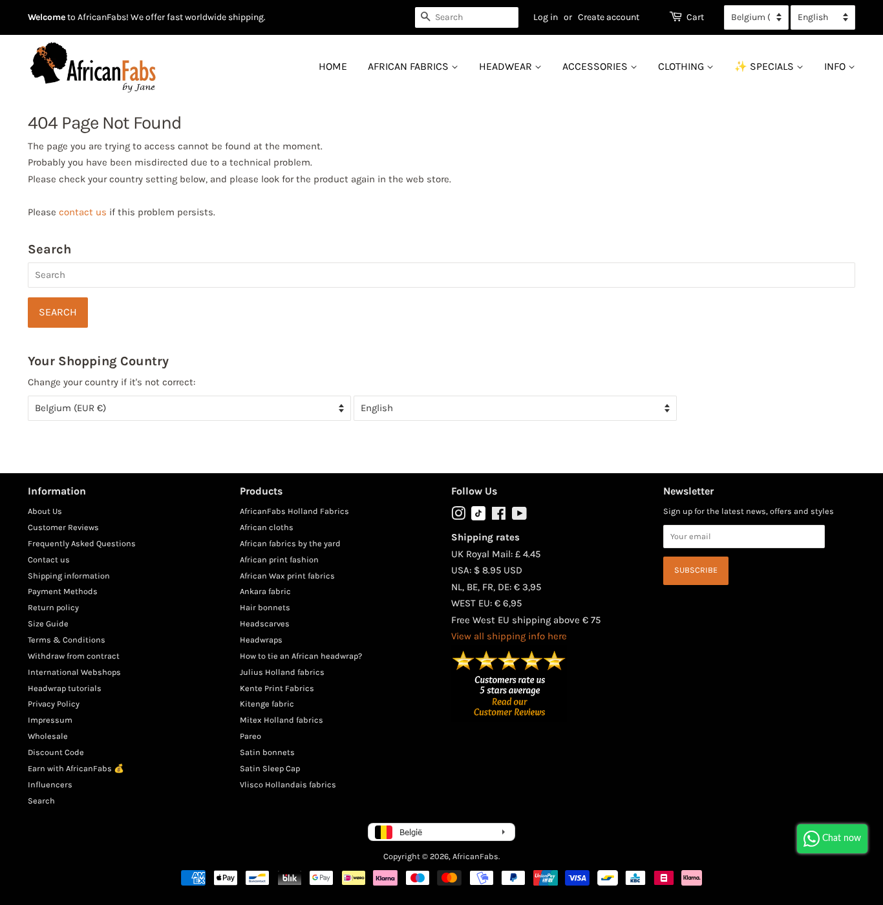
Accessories (596, 66)
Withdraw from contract (74, 656)
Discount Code (56, 752)
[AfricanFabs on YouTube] (519, 516)
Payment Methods (63, 591)
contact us (83, 212)
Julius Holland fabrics (282, 672)
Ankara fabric (265, 591)
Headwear (507, 66)
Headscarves (265, 623)
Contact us (49, 559)
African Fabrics (409, 66)
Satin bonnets (267, 752)
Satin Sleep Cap (270, 768)
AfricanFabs (475, 856)
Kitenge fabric (267, 703)
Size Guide (48, 623)
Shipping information (69, 575)
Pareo (250, 736)
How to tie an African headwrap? (301, 656)
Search (41, 800)
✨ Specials (765, 66)
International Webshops (74, 672)
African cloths (266, 527)
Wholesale (48, 736)
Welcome (46, 17)
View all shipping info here (509, 636)
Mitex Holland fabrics (281, 720)
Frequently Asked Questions (82, 543)
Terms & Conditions (66, 639)
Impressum (50, 720)
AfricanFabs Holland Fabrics (294, 511)
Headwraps (261, 639)
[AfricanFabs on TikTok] (478, 517)
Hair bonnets (265, 607)
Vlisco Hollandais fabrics (288, 784)
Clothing (682, 66)
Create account (608, 17)
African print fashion (279, 559)
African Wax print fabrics (287, 575)
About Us (45, 511)
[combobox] (466, 17)
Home (333, 66)
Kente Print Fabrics (277, 688)
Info (836, 66)
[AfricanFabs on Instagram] (458, 516)
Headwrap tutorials (64, 688)
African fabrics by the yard (290, 543)
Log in (545, 17)
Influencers (50, 784)
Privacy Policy (54, 703)
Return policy (53, 607)
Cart (695, 17)
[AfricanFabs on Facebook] (498, 516)
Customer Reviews (63, 527)
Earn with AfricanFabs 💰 (76, 768)
